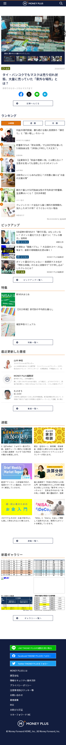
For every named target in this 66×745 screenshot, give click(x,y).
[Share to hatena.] (45, 94)
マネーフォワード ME (20, 714)
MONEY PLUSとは (18, 670)
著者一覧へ (33, 408)
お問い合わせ (16, 695)
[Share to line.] (37, 94)
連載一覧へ (33, 540)
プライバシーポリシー (20, 685)
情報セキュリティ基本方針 (23, 680)
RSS (12, 704)
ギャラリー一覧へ (33, 618)
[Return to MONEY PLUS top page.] (33, 3)
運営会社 (14, 675)
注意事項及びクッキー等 (22, 690)
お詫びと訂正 (16, 709)
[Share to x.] (29, 94)
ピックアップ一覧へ (33, 280)
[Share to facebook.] (21, 94)
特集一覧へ (33, 342)
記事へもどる (33, 103)
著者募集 (14, 699)
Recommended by (53, 219)
